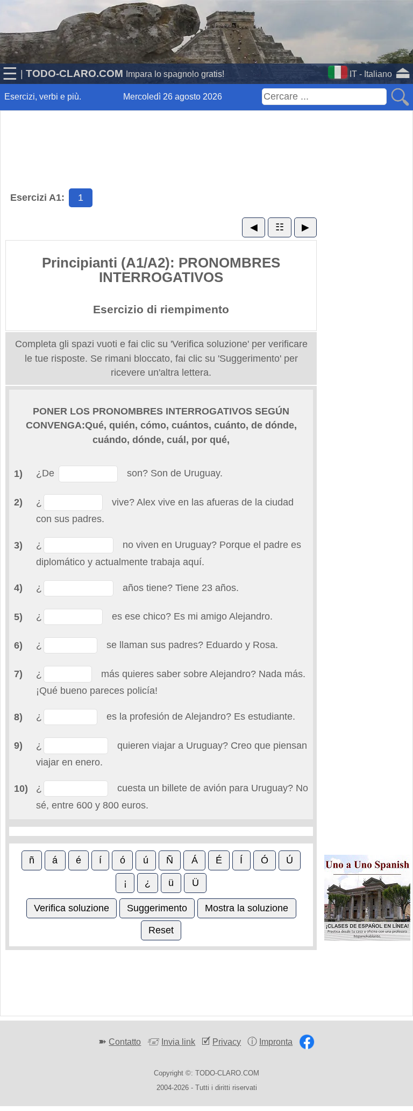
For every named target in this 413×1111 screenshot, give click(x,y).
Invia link (178, 1041)
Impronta (276, 1041)
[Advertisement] (206, 137)
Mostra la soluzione (246, 908)
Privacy (226, 1041)
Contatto (125, 1041)
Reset (161, 930)
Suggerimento (157, 908)
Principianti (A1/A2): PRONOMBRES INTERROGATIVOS (161, 270)
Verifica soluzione (71, 908)
